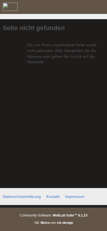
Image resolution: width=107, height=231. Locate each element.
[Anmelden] (86, 7)
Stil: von (53, 223)
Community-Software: (54, 215)
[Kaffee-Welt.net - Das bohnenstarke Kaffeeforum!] (10, 6)
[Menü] (99, 6)
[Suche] (72, 6)
